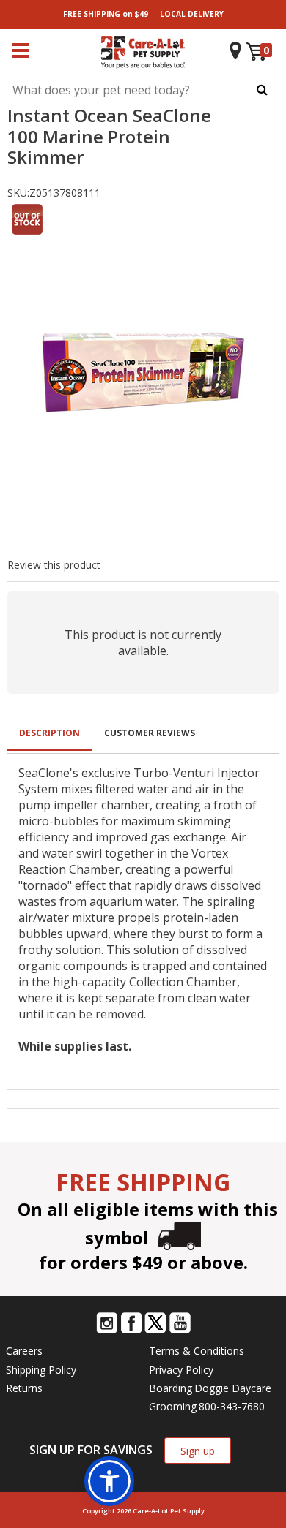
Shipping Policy (41, 1370)
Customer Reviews (149, 733)
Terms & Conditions (196, 1351)
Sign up (197, 1451)
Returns (24, 1388)
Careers (24, 1351)
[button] (109, 1481)
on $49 (105, 14)
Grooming (173, 1406)
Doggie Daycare (232, 1388)
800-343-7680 (232, 1406)
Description (49, 733)
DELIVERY (192, 14)
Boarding (170, 1388)
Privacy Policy (181, 1370)
